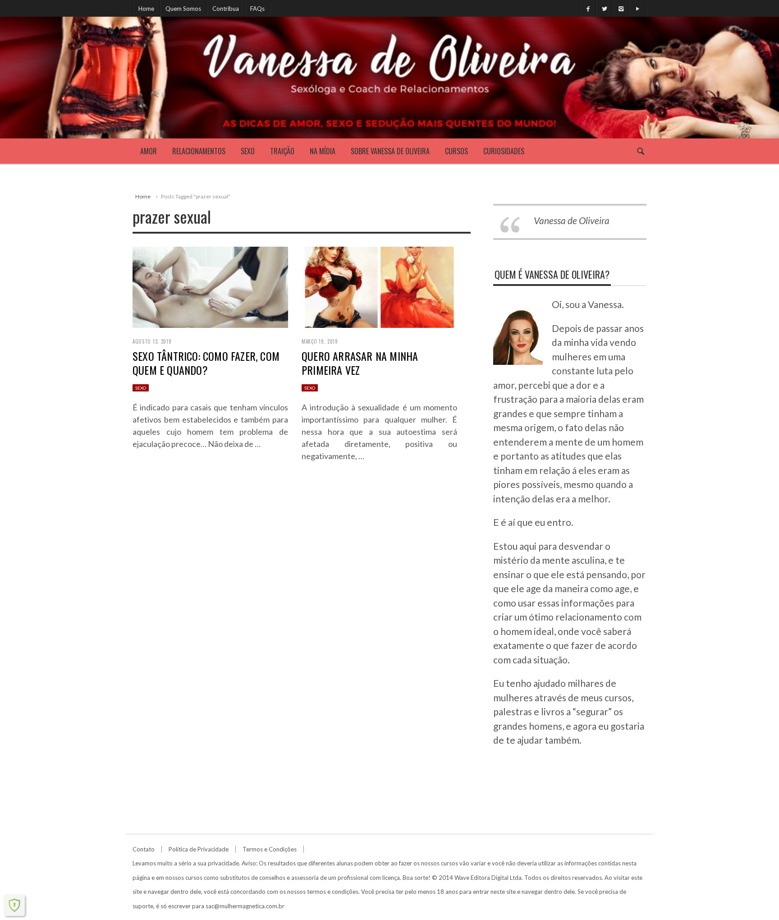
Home (146, 8)
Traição (282, 151)
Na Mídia (322, 151)
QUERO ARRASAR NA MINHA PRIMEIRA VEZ (360, 363)
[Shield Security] (14, 905)
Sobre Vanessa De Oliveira (390, 151)
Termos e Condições (270, 849)
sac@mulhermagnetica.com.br (245, 906)
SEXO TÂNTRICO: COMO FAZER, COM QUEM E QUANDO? (206, 363)
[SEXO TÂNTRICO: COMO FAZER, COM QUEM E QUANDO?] (210, 286)
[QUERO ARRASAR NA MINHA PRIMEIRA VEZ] (379, 286)
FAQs (257, 8)
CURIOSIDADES (503, 151)
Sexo (248, 151)
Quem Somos (183, 8)
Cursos (456, 151)
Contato (144, 849)
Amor (148, 151)
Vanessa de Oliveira (571, 220)
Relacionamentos (198, 151)
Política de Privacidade (199, 849)
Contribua (225, 8)
